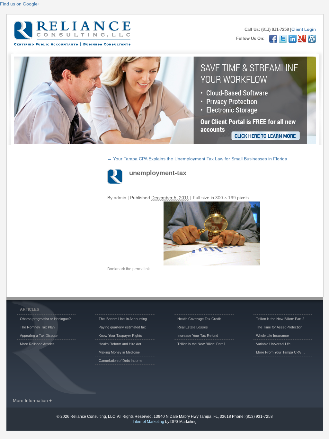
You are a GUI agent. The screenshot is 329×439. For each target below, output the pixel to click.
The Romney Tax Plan (37, 327)
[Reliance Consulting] (72, 43)
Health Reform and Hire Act (120, 344)
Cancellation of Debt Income (120, 361)
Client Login (303, 29)
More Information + (32, 400)
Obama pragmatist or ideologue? (45, 319)
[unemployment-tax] (211, 233)
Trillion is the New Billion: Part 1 (201, 344)
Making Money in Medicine (119, 352)
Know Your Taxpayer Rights (120, 335)
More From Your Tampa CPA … (280, 352)
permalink (141, 269)
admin (120, 197)
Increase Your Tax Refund (197, 335)
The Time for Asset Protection (279, 327)
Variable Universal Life (273, 344)
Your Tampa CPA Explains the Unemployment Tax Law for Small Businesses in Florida (197, 158)
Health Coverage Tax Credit (199, 319)
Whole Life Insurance (272, 335)
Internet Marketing (148, 421)
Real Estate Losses (192, 327)
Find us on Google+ (20, 3)
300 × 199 (225, 197)
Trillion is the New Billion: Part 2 (280, 319)
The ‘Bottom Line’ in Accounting (123, 319)
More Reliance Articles (37, 344)
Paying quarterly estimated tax (122, 327)
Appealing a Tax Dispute (39, 335)
